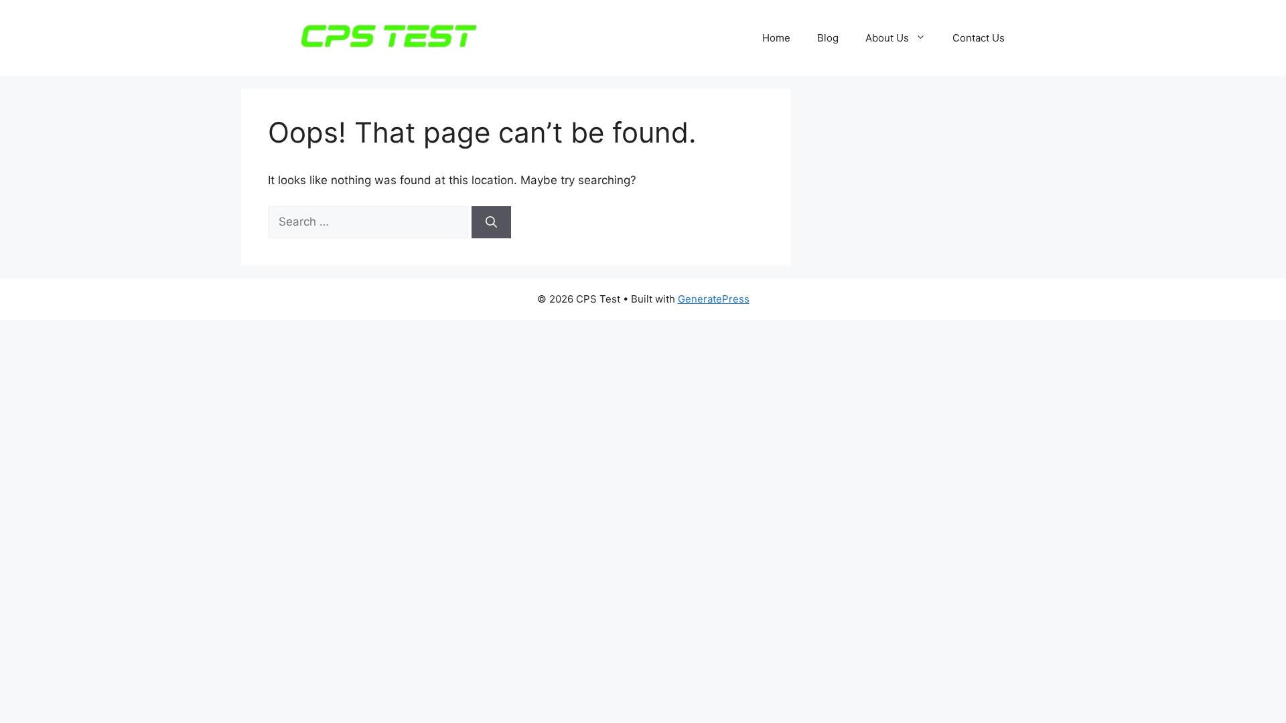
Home (776, 37)
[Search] (491, 222)
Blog (828, 37)
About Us (887, 37)
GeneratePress (713, 299)
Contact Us (978, 37)
